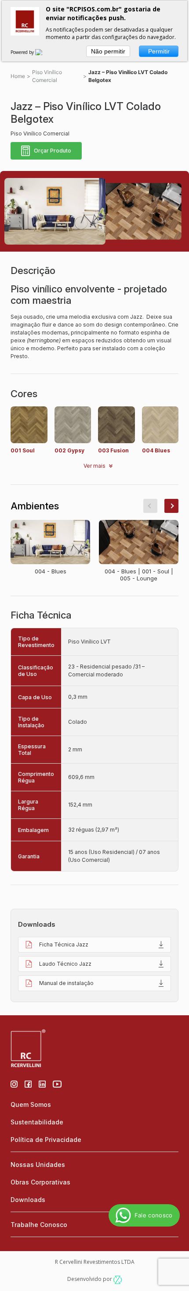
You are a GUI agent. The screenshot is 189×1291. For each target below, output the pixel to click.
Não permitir (108, 51)
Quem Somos (31, 1104)
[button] (150, 506)
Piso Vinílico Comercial (47, 76)
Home (18, 76)
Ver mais (94, 465)
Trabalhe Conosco (39, 1224)
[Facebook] (28, 1083)
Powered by (23, 52)
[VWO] (44, 52)
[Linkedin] (42, 1083)
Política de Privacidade (46, 1139)
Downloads (28, 1199)
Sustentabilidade (37, 1122)
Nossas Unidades (38, 1164)
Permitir (159, 51)
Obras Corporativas (40, 1182)
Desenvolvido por (90, 1279)
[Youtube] (57, 1083)
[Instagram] (14, 1083)
